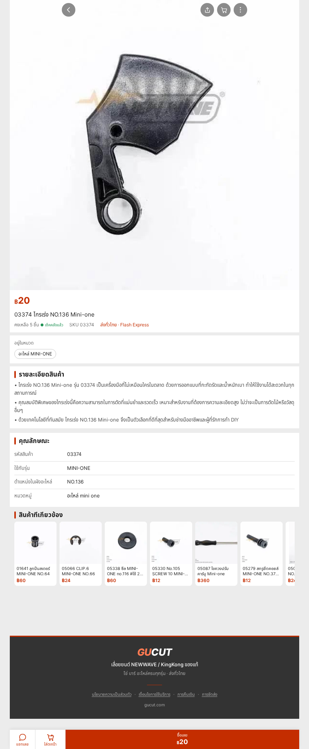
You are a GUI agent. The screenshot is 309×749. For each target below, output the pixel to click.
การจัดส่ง (209, 694)
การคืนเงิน (186, 694)
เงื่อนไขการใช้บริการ (154, 694)
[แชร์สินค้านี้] (207, 10)
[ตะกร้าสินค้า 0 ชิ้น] (224, 10)
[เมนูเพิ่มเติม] (240, 10)
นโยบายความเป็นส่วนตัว (112, 694)
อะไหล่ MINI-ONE (35, 354)
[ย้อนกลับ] (68, 10)
